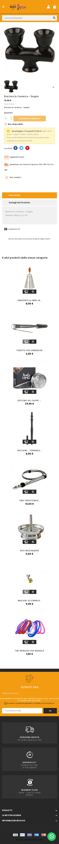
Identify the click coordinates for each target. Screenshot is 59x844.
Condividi (15, 148)
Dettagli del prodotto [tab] (19, 202)
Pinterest (27, 148)
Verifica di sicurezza (10, 693)
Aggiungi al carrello (29, 119)
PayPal (22, 834)
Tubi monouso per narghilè (29, 651)
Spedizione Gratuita (29, 737)
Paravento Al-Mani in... (29, 300)
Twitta (21, 148)
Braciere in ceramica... (29, 601)
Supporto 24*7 (29, 762)
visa (15, 834)
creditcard (43, 834)
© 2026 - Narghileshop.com (29, 840)
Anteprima (33, 292)
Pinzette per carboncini (29, 350)
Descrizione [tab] (14, 195)
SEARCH (54, 18)
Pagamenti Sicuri (29, 790)
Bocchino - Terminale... (29, 450)
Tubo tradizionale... (29, 500)
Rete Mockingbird (29, 551)
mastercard (36, 834)
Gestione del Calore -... (29, 400)
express (29, 834)
